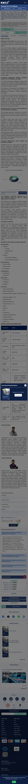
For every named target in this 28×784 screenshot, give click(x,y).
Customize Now (7, 8)
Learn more (20, 778)
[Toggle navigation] (26, 2)
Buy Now (20, 8)
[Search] (24, 2)
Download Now (18, 395)
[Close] (25, 385)
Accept (14, 781)
